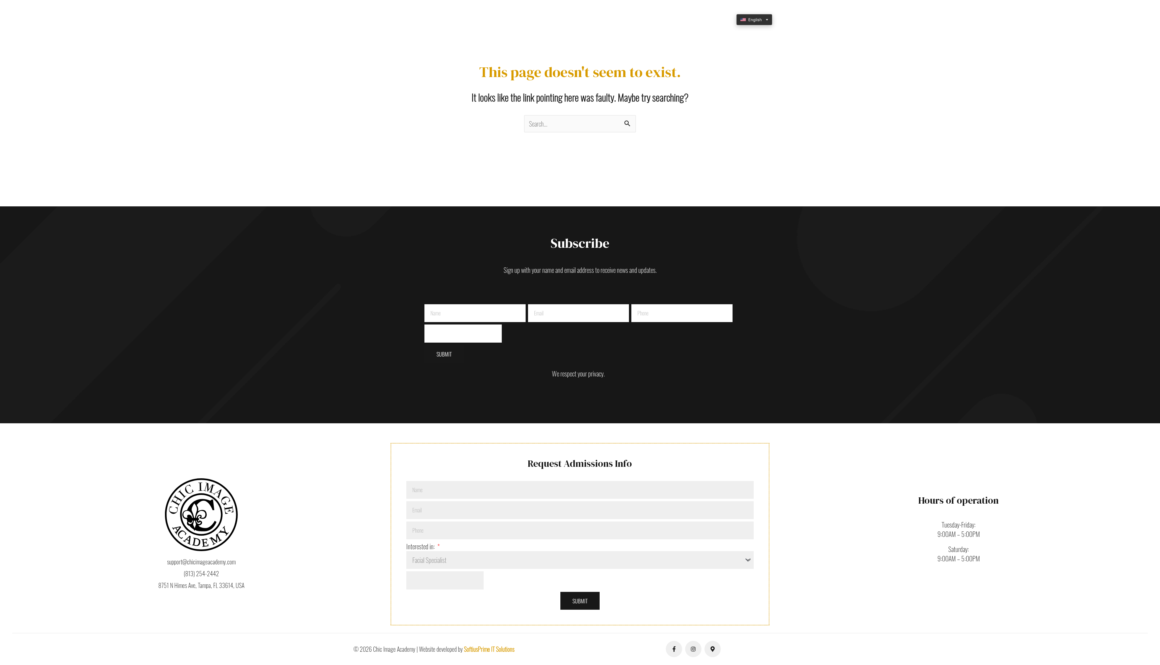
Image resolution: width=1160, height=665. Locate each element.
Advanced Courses (608, 20)
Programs (478, 20)
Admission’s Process (555, 20)
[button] (445, 19)
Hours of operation (958, 500)
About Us (442, 20)
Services (650, 20)
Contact (685, 20)
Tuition (512, 20)
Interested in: (421, 546)
